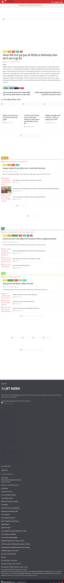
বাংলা (52, 2)
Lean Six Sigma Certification (8, 534)
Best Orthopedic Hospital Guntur (10, 521)
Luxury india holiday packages (9, 537)
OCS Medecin (4, 504)
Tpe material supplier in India (8, 458)
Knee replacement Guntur (8, 518)
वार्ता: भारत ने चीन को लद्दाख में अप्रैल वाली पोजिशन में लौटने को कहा (26, 308)
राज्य (31, 235)
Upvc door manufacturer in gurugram (10, 460)
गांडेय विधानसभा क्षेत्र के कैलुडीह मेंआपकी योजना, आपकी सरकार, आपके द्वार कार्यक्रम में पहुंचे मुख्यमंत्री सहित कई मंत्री (36, 188)
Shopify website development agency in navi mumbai (15, 547)
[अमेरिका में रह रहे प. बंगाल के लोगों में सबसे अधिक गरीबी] (6, 303)
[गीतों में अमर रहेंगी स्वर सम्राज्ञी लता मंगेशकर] (6, 267)
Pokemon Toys (5, 439)
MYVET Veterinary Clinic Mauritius (10, 508)
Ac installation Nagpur (6, 427)
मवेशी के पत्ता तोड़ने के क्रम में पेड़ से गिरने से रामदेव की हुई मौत (10, 117)
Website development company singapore (12, 462)
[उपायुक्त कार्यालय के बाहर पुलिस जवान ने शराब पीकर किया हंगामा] (32, 162)
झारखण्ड (17, 51)
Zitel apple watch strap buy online (9, 452)
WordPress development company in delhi (12, 540)
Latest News (4, 488)
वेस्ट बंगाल (24, 280)
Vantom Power (9, 498)
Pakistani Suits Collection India (9, 511)
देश (28, 235)
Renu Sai (3, 567)
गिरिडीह (13, 51)
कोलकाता (16, 280)
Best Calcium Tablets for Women (9, 437)
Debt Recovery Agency (7, 419)
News (9, 51)
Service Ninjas (4, 421)
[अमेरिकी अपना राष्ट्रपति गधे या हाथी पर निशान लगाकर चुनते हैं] (6, 296)
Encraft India (4, 448)
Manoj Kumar (17, 61)
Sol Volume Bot (5, 560)
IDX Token (4, 563)
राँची (21, 51)
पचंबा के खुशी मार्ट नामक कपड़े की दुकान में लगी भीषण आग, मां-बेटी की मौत (27, 180)
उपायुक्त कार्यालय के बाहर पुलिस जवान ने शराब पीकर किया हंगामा (24, 168)
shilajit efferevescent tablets (42, 571)
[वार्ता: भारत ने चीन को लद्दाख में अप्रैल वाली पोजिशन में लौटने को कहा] (6, 309)
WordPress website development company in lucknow (15, 544)
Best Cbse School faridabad (8, 554)
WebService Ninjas (6, 423)
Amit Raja (17, 287)
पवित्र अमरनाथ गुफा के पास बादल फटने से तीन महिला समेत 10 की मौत (26, 258)
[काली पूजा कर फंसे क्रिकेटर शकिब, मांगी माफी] (32, 277)
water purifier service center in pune (10, 433)
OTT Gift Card (4, 569)
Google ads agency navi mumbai (9, 550)
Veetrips (3, 557)
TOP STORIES (14, 235)
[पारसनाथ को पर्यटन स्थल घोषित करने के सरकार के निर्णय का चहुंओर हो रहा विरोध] (32, 232)
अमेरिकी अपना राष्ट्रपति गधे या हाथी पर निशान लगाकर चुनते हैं (25, 294)
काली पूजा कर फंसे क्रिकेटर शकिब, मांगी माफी (18, 283)
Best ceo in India (5, 446)
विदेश (20, 280)
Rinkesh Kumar (14, 171)
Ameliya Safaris (5, 524)
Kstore (25, 569)
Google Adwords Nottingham (8, 425)
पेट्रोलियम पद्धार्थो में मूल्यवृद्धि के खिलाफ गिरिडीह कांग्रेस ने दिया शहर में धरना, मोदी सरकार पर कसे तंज (48, 94)
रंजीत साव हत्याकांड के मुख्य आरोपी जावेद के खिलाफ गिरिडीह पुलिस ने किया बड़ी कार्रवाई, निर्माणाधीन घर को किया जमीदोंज (16, 94)
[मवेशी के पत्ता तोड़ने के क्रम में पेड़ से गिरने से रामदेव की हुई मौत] (10, 104)
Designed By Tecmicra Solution (9, 413)
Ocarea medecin (5, 514)
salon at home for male (7, 415)
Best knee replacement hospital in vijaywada (12, 450)
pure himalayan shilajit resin (24, 573)
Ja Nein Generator (6, 527)
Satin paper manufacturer (7, 435)
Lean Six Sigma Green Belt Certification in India (13, 531)
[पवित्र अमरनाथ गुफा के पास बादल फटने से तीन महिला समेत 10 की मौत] (6, 260)
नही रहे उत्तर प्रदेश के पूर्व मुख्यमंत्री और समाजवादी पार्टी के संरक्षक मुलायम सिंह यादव (29, 251)
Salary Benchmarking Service (8, 440)
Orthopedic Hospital (10, 495)
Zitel (2, 464)
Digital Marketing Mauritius (8, 429)
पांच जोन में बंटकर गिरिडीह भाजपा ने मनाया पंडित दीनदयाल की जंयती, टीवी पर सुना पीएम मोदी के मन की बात (32, 119)
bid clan (3, 417)
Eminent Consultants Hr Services (9, 442)
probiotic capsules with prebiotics (46, 573)
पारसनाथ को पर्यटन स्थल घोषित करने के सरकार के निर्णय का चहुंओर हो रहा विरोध (29, 239)
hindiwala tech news (6, 444)
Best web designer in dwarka (8, 411)
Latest (4, 51)
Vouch (10, 491)
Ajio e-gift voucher (6, 466)
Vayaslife (3, 571)
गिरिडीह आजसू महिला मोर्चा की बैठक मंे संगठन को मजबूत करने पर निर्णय (52, 117)
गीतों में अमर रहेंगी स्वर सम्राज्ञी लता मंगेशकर (21, 265)
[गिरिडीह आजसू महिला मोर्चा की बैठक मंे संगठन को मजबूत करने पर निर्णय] (53, 104)
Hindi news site (5, 456)
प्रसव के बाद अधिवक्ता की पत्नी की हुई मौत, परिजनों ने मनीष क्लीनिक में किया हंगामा (29, 197)
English (57, 2)
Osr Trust (3, 454)
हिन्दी (61, 2)
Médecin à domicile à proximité (9, 501)
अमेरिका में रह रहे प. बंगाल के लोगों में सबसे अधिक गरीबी (23, 301)
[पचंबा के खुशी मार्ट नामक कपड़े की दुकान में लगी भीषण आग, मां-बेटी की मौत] (6, 181)
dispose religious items (7, 431)
